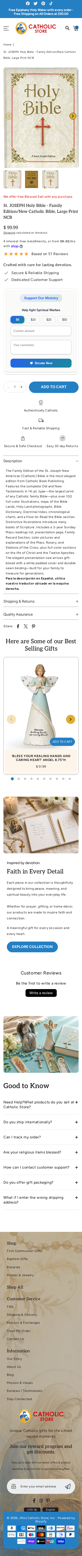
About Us (14, 1367)
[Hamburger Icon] (6, 28)
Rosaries (13, 1267)
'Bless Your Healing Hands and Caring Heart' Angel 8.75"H (41, 710)
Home (7, 44)
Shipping (9, 232)
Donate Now (43, 363)
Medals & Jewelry (20, 1275)
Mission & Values (20, 1383)
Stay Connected (19, 1399)
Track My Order (19, 1331)
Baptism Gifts (17, 1259)
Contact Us (15, 1339)
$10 (33, 319)
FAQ (10, 1307)
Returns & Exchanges (23, 1323)
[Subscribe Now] (68, 1486)
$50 (64, 319)
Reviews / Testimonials (24, 1391)
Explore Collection (32, 947)
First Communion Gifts (24, 1251)
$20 (48, 319)
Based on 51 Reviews (49, 254)
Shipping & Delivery (22, 1315)
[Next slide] (72, 116)
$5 (17, 319)
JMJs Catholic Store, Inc (37, 1518)
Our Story (14, 1359)
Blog (10, 1375)
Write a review (41, 993)
